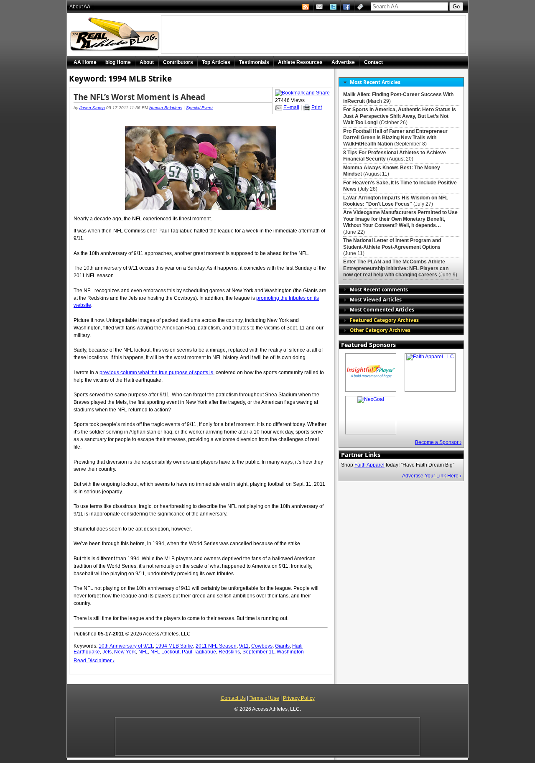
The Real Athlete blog (115, 34)
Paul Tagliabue (199, 652)
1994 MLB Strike (174, 646)
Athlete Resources (300, 62)
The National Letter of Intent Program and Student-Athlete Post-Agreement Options (392, 243)
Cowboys (262, 646)
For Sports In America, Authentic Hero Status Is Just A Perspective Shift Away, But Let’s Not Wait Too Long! (399, 116)
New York (125, 652)
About (147, 62)
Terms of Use (264, 698)
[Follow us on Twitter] (334, 7)
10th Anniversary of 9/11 (126, 646)
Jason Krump (92, 107)
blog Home (118, 62)
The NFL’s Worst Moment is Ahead (139, 97)
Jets (107, 652)
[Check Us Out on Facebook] (347, 7)
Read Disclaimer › (94, 660)
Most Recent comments (379, 289)
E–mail (291, 107)
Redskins (229, 652)
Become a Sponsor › (438, 442)
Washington (290, 652)
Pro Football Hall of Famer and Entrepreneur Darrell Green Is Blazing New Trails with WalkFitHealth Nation (395, 137)
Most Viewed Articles (376, 299)
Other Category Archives (380, 330)
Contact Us (233, 698)
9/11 (244, 646)
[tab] (401, 82)
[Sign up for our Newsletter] (361, 7)
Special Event (199, 107)
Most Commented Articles (382, 309)
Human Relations (165, 107)
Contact (373, 62)
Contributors (178, 62)
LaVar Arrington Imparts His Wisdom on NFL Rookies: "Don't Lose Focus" (395, 201)
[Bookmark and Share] (302, 93)
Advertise (343, 62)
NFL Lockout (164, 652)
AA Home (85, 62)
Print (316, 107)
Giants (282, 646)
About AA (79, 7)
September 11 (258, 652)
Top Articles (216, 62)
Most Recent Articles (375, 82)
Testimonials (254, 62)
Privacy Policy (299, 698)
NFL (143, 652)
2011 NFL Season (216, 646)
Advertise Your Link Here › (431, 476)
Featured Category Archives (384, 319)
